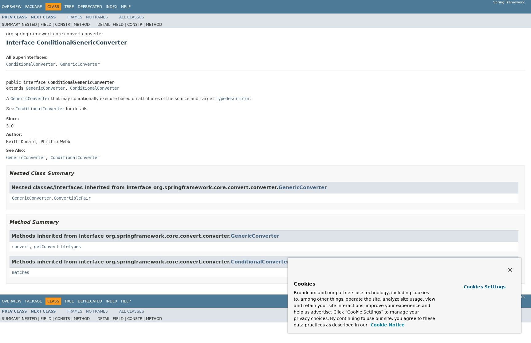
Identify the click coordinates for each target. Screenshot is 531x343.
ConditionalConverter (30, 64)
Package (33, 7)
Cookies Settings (484, 286)
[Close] (510, 270)
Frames (74, 17)
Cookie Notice (387, 324)
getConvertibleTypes (57, 246)
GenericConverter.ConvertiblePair (51, 198)
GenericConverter (80, 64)
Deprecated (90, 7)
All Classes (131, 17)
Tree (69, 7)
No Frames (97, 17)
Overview (12, 7)
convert (20, 246)
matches (20, 272)
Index (111, 7)
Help (126, 7)
